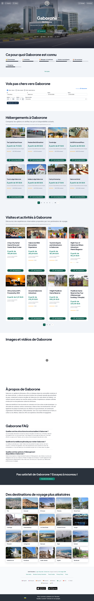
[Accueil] (47, 3)
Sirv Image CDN (62, 571)
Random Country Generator (39, 574)
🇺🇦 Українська (44, 583)
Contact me (46, 571)
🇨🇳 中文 (64, 580)
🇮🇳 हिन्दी (51, 583)
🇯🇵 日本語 (70, 580)
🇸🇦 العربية (59, 580)
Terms (66, 574)
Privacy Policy (60, 574)
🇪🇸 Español (38, 580)
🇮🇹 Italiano (52, 580)
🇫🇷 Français (31, 580)
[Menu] (2, 3)
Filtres (50, 31)
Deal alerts (28, 574)
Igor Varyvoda (40, 571)
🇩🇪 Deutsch (45, 580)
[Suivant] (58, 202)
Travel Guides (51, 574)
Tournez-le (42, 31)
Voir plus (47, 71)
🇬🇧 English (24, 580)
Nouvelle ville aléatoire (47, 478)
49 (55, 202)
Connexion (89, 3)
